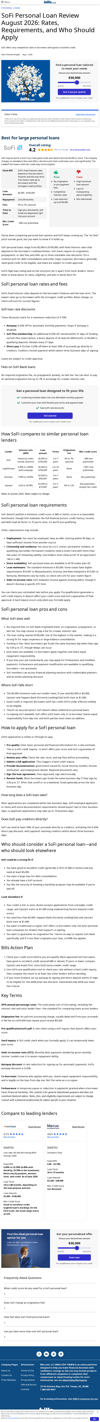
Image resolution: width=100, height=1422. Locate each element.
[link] (41, 149)
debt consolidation (32, 259)
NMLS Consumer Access (85, 1398)
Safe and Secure (28, 1384)
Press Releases (8, 1379)
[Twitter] (53, 1354)
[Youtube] (46, 1354)
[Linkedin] (61, 1354)
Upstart (23, 909)
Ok (94, 1419)
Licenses (25, 1389)
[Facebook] (39, 1354)
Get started (50, 415)
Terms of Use (27, 1370)
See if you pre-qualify (74, 92)
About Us (5, 1370)
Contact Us (6, 1375)
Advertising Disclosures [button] (85, 114)
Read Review (34, 1126)
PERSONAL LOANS (10, 8)
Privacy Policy (27, 1375)
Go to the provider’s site (80, 150)
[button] (5, 2)
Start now (74, 1257)
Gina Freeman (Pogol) (10, 54)
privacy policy (13, 1418)
